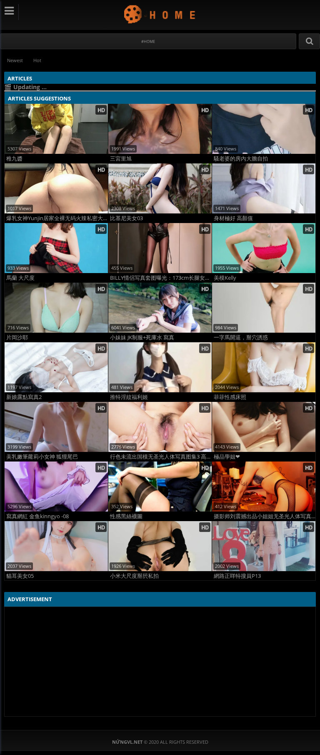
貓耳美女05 (20, 575)
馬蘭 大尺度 (20, 277)
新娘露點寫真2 (24, 397)
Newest (15, 60)
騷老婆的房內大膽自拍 (241, 158)
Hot (37, 60)
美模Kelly (225, 277)
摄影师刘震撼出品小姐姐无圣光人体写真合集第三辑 (264, 516)
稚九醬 (14, 158)
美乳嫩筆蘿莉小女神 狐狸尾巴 (42, 456)
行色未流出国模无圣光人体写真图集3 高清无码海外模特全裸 (161, 456)
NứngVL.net (160, 14)
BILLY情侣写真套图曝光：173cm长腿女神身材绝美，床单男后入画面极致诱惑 (161, 277)
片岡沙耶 (17, 337)
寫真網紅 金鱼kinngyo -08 (37, 516)
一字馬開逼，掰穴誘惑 (241, 337)
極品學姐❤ (227, 456)
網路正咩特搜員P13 (237, 575)
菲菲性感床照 (230, 397)
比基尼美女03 (126, 218)
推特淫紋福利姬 (129, 397)
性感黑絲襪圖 (126, 516)
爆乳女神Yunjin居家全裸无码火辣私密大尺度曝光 (57, 218)
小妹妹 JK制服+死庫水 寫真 (142, 337)
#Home (148, 41)
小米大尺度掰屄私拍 (134, 575)
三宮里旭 (121, 158)
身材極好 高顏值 (233, 218)
